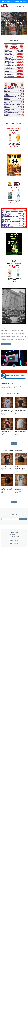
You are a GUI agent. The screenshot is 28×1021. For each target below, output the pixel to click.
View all (14, 443)
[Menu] (25, 6)
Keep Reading (6, 344)
